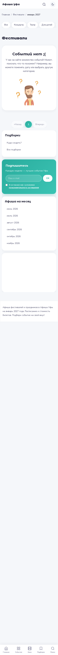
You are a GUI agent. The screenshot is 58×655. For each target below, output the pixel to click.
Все (6, 24)
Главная (6, 14)
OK (47, 178)
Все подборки (14, 149)
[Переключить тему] (53, 4)
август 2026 (13, 222)
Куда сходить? (14, 142)
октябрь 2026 (14, 236)
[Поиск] (44, 4)
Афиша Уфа (11, 4)
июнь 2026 (12, 208)
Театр (32, 24)
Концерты (19, 24)
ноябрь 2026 (13, 243)
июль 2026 (12, 215)
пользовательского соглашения (24, 187)
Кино (30, 652)
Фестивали (18, 14)
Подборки (41, 652)
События (18, 652)
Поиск (52, 652)
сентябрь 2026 (14, 229)
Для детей (47, 24)
